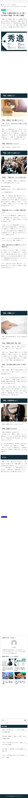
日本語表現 (5, 516)
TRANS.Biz (11, 796)
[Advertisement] (12, 62)
